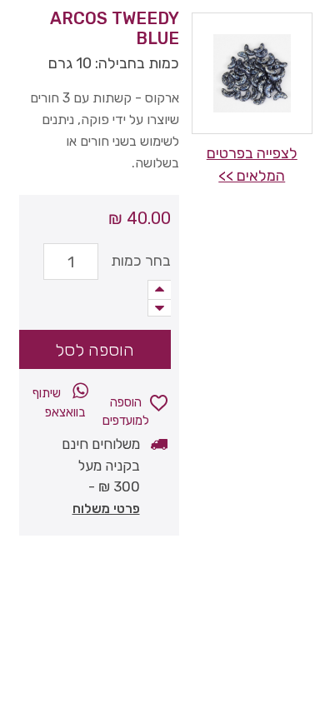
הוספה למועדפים (125, 408)
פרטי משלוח (106, 508)
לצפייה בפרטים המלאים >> (252, 164)
